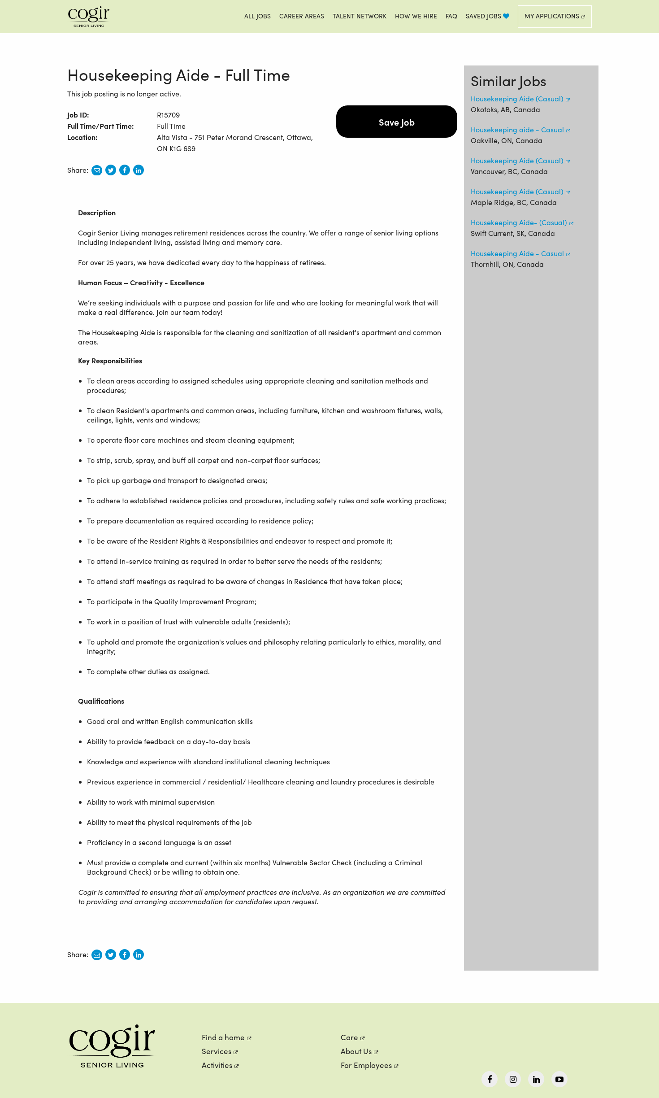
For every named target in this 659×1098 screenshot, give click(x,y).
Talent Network (359, 16)
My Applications (552, 16)
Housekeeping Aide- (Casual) (519, 222)
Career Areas (301, 16)
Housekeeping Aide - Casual (517, 253)
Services (216, 1051)
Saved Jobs (484, 16)
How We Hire (416, 16)
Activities (217, 1065)
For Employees (366, 1065)
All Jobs (257, 16)
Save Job (397, 121)
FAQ (451, 16)
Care (349, 1037)
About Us (356, 1051)
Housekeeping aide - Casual (517, 129)
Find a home (223, 1037)
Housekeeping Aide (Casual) (517, 98)
